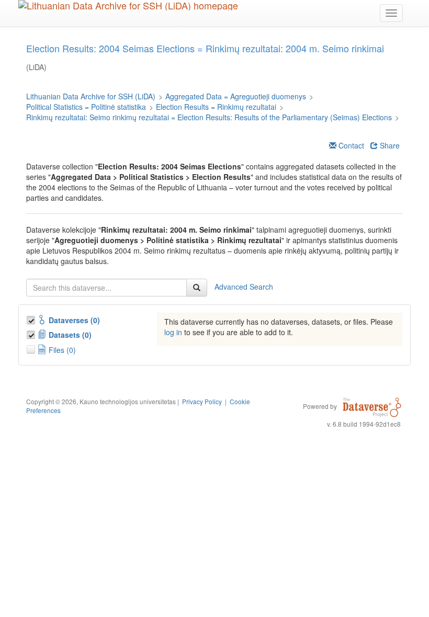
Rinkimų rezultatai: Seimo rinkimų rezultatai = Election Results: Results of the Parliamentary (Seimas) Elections (209, 117)
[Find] (196, 287)
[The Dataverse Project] (372, 406)
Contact (350, 145)
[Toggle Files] (32, 347)
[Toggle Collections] (32, 318)
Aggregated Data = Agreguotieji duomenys (235, 96)
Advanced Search (243, 286)
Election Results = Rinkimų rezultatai (216, 106)
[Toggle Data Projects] (32, 333)
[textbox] (106, 287)
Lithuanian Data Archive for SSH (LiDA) (90, 96)
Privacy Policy (202, 401)
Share (389, 145)
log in (173, 332)
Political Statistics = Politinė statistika (86, 106)
